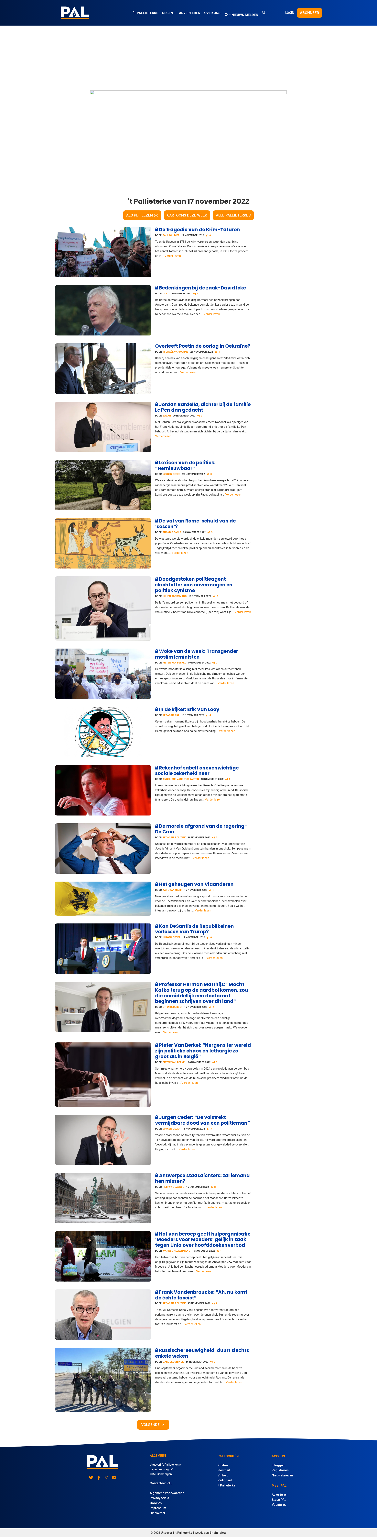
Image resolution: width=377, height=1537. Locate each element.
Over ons (212, 13)
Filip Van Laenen (173, 1187)
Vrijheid (223, 1475)
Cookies (156, 1503)
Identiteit (224, 1470)
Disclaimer (157, 1513)
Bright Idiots (218, 1532)
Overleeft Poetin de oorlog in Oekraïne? (202, 346)
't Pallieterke (226, 1485)
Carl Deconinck (173, 1361)
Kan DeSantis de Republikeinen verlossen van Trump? (194, 929)
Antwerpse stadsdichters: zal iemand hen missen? (202, 1178)
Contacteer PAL (161, 1483)
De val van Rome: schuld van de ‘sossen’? (195, 524)
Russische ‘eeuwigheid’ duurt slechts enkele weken (202, 1353)
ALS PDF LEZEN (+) (142, 215)
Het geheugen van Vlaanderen (196, 884)
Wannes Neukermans (176, 1251)
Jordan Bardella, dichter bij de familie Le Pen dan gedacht (203, 407)
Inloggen (278, 1465)
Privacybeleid (159, 1498)
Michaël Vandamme (175, 351)
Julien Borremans (175, 596)
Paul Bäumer (171, 235)
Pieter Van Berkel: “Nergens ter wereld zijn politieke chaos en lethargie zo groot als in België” (203, 1051)
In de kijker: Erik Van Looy (188, 709)
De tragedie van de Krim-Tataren (199, 229)
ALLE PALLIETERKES (233, 215)
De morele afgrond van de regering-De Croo (201, 829)
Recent (168, 13)
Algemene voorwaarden (167, 1493)
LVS (165, 293)
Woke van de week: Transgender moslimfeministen (196, 654)
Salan (167, 415)
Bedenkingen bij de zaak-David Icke (202, 288)
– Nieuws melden (243, 15)
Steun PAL (279, 1500)
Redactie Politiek (174, 837)
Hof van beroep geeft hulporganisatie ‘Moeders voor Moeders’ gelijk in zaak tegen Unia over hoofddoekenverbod (203, 1240)
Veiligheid (225, 1480)
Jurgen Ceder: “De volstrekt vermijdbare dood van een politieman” (202, 1120)
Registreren (280, 1470)
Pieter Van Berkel (174, 662)
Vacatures (279, 1505)
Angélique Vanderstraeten (181, 779)
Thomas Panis (172, 532)
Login (289, 13)
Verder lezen (173, 256)
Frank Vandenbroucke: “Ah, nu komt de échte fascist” (201, 1295)
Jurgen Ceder (171, 474)
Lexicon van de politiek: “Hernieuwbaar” (185, 465)
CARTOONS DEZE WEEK (187, 215)
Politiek (223, 1465)
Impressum (158, 1508)
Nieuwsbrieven (282, 1475)
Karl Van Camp (172, 890)
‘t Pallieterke (145, 13)
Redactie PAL (171, 715)
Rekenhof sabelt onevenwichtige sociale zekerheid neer (197, 771)
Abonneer (309, 12)
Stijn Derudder (172, 1007)
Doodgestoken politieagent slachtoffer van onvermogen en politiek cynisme (193, 585)
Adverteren (189, 13)
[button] (263, 13)
